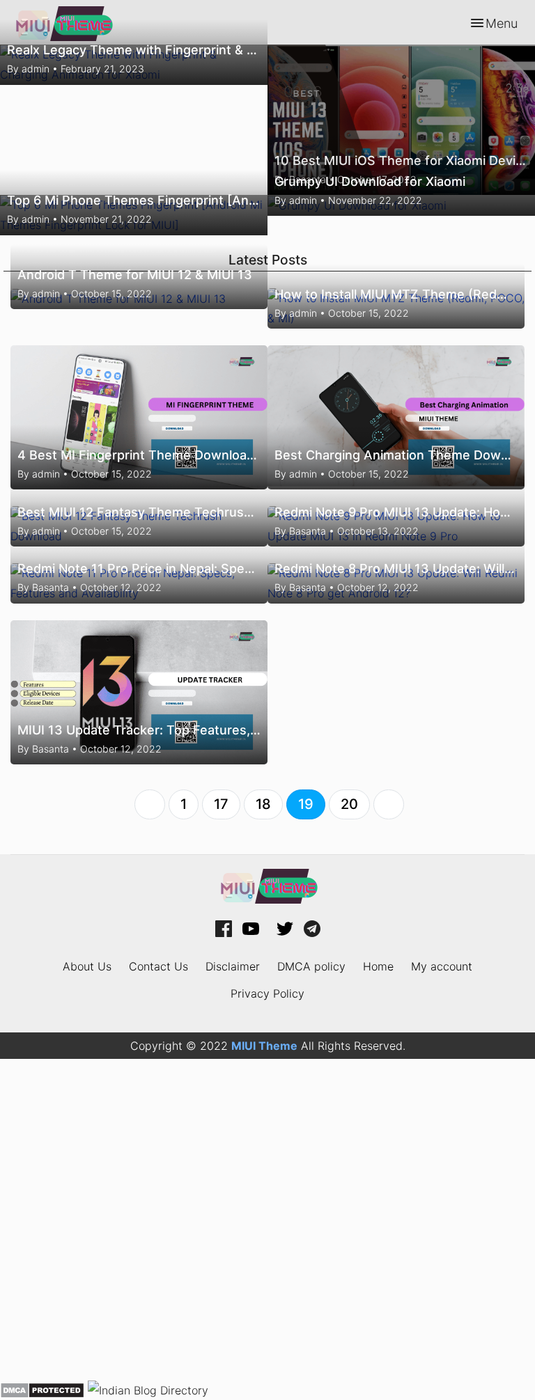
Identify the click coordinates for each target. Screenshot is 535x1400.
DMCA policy (311, 966)
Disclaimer (233, 966)
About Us (87, 966)
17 (221, 804)
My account (441, 966)
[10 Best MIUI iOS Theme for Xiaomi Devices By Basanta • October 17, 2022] (401, 118)
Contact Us (158, 966)
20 (349, 804)
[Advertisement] (267, 1219)
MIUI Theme (264, 1046)
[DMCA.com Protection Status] (42, 1389)
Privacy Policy (267, 993)
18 (263, 804)
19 (305, 804)
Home (378, 966)
